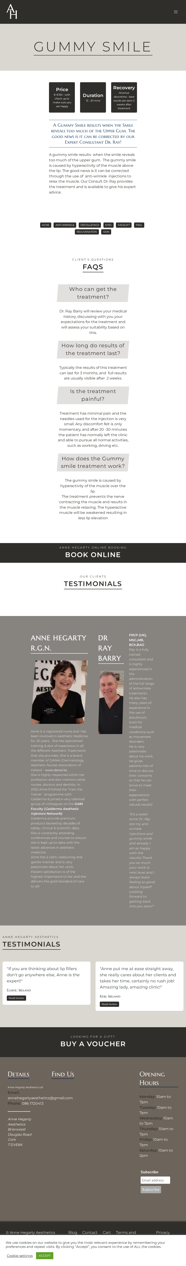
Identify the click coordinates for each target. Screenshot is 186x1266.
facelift (124, 225)
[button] (176, 12)
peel (139, 225)
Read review (16, 998)
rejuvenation (87, 231)
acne (45, 225)
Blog (72, 1232)
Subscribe (149, 1172)
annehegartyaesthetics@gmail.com (40, 1098)
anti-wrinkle (65, 225)
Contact (90, 1232)
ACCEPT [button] (45, 1255)
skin (106, 231)
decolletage (90, 225)
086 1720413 (33, 1103)
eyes (108, 225)
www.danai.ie (55, 770)
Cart (107, 1232)
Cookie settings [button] (20, 1256)
